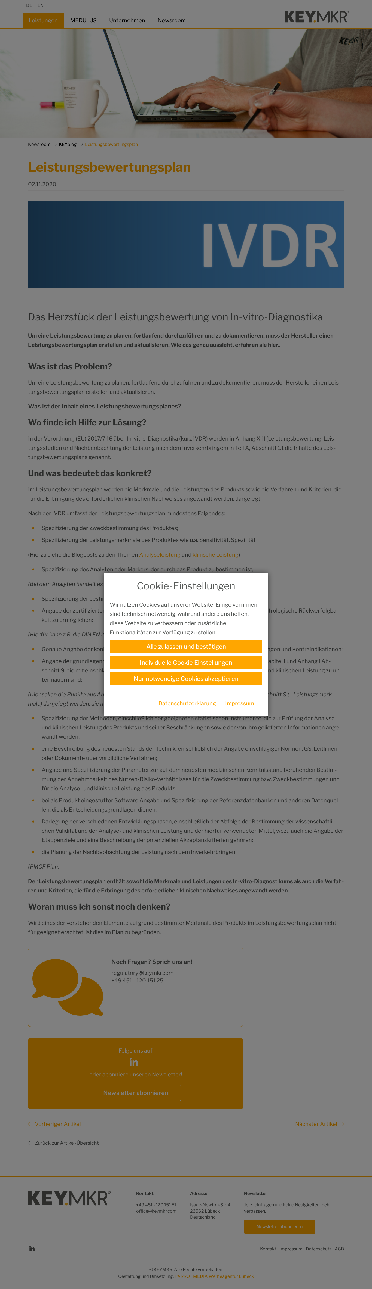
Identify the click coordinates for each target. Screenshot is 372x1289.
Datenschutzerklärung (187, 703)
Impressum (239, 703)
